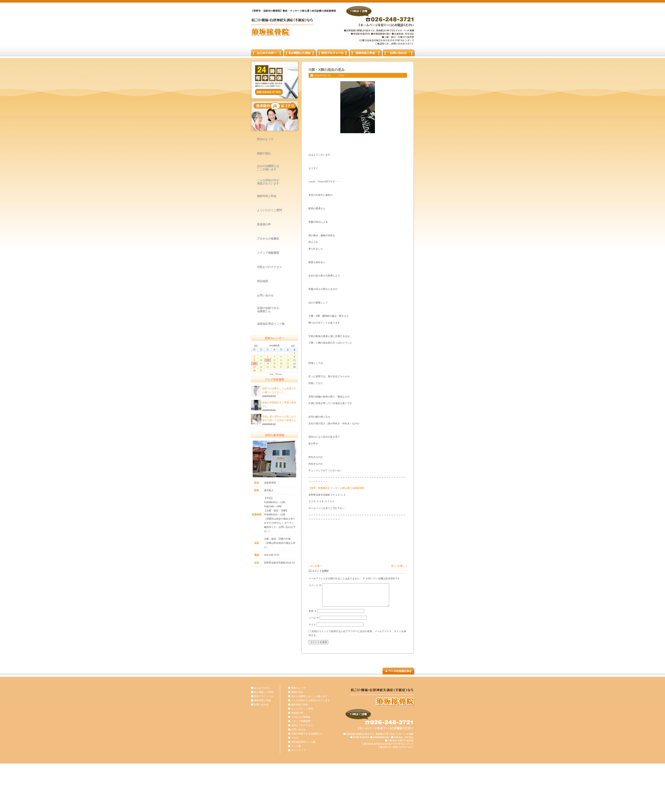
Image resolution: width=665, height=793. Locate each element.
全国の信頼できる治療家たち (268, 310)
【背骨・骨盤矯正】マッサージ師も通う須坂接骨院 (336, 488)
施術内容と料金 (365, 52)
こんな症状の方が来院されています (268, 182)
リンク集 (296, 746)
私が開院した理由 (300, 52)
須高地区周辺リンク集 (271, 323)
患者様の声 (264, 224)
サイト (312, 624)
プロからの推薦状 (268, 238)
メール (314, 617)
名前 (313, 611)
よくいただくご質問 (269, 210)
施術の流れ (264, 153)
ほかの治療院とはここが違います (268, 168)
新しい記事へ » (399, 566)
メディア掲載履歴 (268, 252)
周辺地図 (262, 281)
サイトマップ (298, 750)
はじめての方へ (266, 52)
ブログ (341, 75)
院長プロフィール (332, 52)
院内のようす (265, 139)
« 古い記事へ (315, 566)
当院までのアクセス (269, 266)
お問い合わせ (398, 52)
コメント (315, 585)
